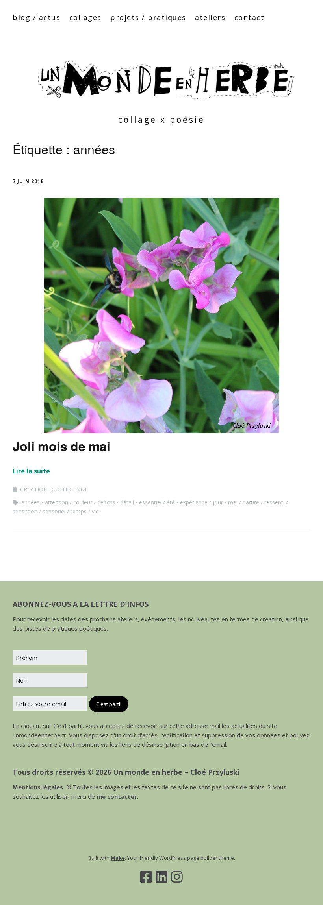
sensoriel (54, 511)
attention (56, 502)
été (171, 502)
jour (218, 502)
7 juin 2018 (28, 181)
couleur (82, 502)
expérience (194, 502)
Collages (85, 17)
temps (79, 511)
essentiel (150, 502)
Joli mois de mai (61, 446)
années (30, 502)
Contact (249, 17)
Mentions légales (38, 787)
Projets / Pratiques (148, 17)
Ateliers (210, 17)
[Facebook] (146, 876)
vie (95, 511)
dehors (106, 502)
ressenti (274, 502)
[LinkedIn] (161, 876)
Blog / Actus (36, 17)
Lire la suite (31, 471)
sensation (25, 511)
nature (251, 502)
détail (127, 502)
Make (118, 857)
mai (233, 502)
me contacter (116, 796)
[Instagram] (177, 876)
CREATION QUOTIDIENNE (54, 489)
